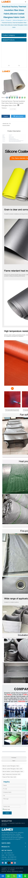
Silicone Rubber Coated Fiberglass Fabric (12, 771)
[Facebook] (2, 863)
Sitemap (9, 871)
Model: (4, 123)
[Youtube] (12, 863)
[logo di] (7, 829)
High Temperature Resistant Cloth (11, 774)
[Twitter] (9, 863)
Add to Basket (19, 116)
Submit (7, 813)
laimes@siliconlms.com (10, 859)
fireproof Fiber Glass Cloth (9, 777)
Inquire (6, 116)
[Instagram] (15, 863)
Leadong (20, 871)
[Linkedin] (6, 863)
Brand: (4, 125)
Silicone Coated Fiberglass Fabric (10, 766)
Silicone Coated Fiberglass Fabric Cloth (12, 768)
